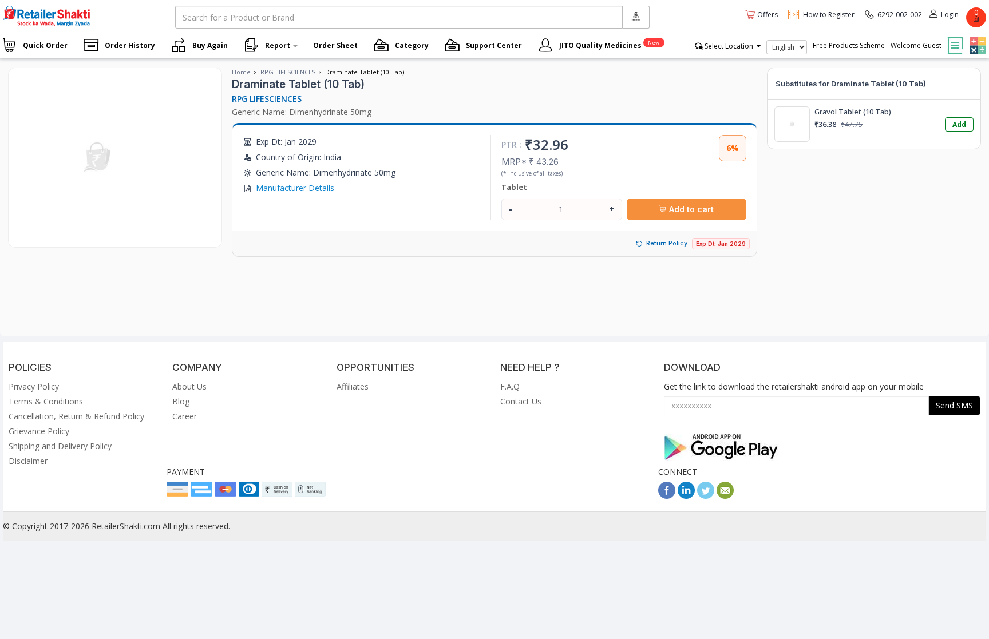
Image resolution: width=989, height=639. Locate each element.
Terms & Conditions (46, 401)
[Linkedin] (686, 495)
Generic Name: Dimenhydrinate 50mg (301, 111)
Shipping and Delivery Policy (60, 445)
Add (959, 124)
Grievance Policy (39, 431)
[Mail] (725, 495)
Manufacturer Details (295, 187)
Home (241, 72)
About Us (189, 386)
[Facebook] (666, 495)
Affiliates (353, 386)
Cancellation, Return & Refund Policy (76, 416)
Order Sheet (335, 45)
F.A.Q (510, 386)
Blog (180, 401)
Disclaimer (28, 460)
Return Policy (666, 243)
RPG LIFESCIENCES (287, 72)
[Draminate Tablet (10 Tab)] (98, 235)
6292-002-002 (899, 14)
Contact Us (520, 401)
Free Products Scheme (849, 45)
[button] (976, 37)
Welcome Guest (916, 45)
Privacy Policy (34, 386)
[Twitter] (705, 495)
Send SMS (954, 405)
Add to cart (690, 209)
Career (184, 416)
